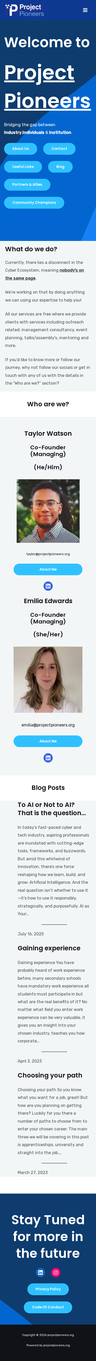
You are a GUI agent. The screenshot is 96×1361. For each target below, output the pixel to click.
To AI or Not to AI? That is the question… (52, 809)
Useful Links (23, 166)
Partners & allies (27, 184)
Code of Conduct (48, 1307)
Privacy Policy (48, 1289)
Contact (59, 148)
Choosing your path (50, 1075)
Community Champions (34, 202)
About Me (48, 569)
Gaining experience (49, 948)
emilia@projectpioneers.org (48, 725)
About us (20, 148)
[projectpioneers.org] (24, 10)
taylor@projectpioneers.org (48, 554)
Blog (60, 166)
